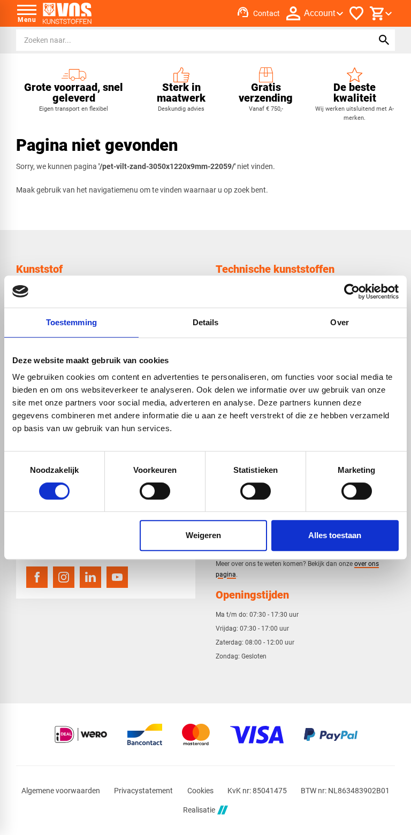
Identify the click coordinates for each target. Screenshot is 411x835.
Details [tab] (206, 322)
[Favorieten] (356, 13)
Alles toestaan (334, 535)
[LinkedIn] (90, 577)
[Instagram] (63, 577)
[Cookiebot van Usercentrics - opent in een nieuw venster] (352, 292)
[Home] (67, 13)
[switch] (155, 491)
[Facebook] (37, 577)
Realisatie (199, 810)
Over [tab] (339, 322)
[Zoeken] (384, 40)
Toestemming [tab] (71, 322)
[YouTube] (117, 577)
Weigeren (203, 535)
